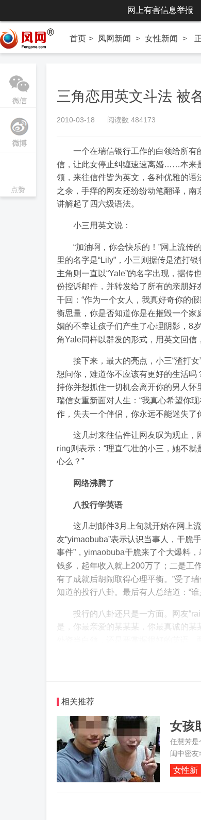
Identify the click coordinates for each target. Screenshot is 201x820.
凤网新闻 (114, 38)
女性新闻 (161, 38)
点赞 (18, 175)
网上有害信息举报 (160, 10)
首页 (78, 38)
